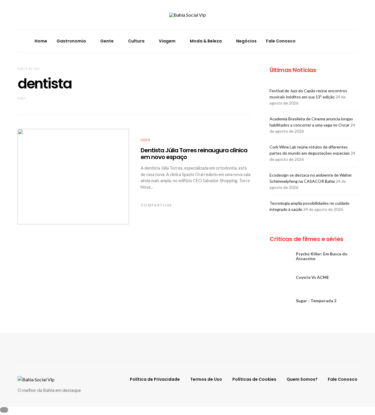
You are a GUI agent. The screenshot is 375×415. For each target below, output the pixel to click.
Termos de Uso (206, 379)
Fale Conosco (281, 41)
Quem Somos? (302, 379)
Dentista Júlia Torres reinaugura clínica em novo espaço (194, 153)
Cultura (136, 41)
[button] (355, 41)
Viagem (167, 41)
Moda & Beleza (206, 41)
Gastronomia (71, 41)
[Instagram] (338, 37)
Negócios (246, 41)
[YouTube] (338, 44)
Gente (107, 41)
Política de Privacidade (155, 379)
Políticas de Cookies (254, 379)
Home (41, 41)
